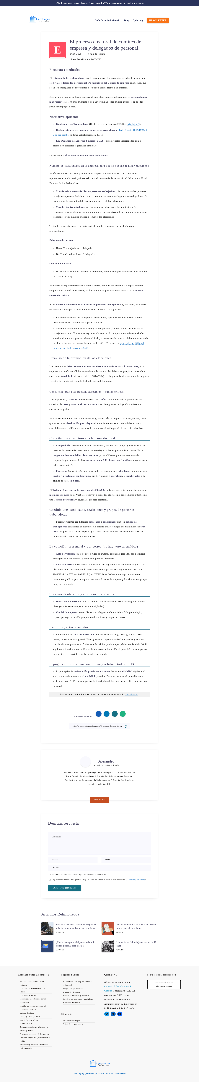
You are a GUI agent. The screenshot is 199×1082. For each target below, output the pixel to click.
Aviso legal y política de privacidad (88, 1074)
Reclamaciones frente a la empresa (34, 1027)
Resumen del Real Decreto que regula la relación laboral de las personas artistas (76, 926)
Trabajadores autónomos (73, 1024)
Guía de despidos (27, 1013)
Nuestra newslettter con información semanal (164, 984)
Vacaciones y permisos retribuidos (34, 1045)
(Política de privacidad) (135, 880)
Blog (126, 20)
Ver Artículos (99, 800)
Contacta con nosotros (116, 1074)
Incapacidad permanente (73, 988)
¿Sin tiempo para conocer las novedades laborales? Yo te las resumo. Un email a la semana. (100, 3)
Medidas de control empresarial (33, 1006)
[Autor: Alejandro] (85, 761)
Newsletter (158, 20)
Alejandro (106, 761)
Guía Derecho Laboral (107, 20)
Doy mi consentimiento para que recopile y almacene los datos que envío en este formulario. (99, 880)
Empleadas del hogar (71, 1021)
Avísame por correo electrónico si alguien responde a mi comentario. (79, 874)
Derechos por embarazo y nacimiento (78, 999)
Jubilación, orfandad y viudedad (76, 995)
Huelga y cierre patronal (30, 1016)
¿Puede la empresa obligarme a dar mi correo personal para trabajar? (75, 944)
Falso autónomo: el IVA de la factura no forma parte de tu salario (136, 926)
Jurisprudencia (26, 1048)
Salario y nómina (27, 1031)
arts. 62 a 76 (133, 124)
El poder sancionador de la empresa (34, 1034)
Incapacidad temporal (71, 992)
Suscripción (131, 694)
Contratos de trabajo (28, 995)
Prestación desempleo (71, 1003)
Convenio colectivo (28, 1009)
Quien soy (138, 20)
